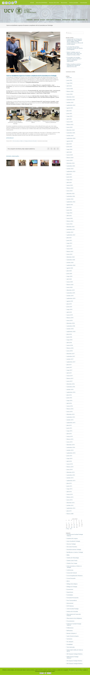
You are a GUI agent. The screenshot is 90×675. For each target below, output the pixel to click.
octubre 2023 (70, 168)
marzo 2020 (70, 281)
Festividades (70, 594)
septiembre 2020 (71, 265)
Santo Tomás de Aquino (73, 636)
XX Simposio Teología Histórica (74, 660)
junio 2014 (69, 455)
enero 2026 (69, 94)
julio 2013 (69, 483)
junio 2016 (69, 397)
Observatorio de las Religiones (74, 618)
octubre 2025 (70, 102)
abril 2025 (69, 119)
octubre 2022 (70, 199)
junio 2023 (69, 177)
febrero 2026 (70, 91)
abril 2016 (69, 403)
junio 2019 (69, 306)
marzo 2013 (70, 494)
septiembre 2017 (71, 361)
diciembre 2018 (71, 323)
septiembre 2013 (71, 480)
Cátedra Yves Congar (72, 563)
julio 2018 (69, 334)
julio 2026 (69, 77)
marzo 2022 (70, 218)
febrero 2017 (70, 378)
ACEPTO (42, 673)
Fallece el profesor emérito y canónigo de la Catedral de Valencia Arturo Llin (74, 65)
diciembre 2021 (71, 226)
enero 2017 (69, 381)
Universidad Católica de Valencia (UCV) (75, 650)
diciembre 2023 (71, 163)
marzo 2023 (70, 185)
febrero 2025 (70, 124)
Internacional (70, 603)
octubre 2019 (70, 295)
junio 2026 (69, 80)
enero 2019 (69, 320)
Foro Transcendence (72, 600)
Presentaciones (70, 621)
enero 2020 (69, 287)
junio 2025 (69, 113)
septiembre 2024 (71, 138)
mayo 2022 (69, 212)
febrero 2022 (70, 221)
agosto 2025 (70, 108)
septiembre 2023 (71, 171)
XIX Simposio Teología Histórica (74, 653)
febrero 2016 (70, 408)
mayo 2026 (69, 83)
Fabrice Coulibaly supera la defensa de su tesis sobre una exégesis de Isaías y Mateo (74, 53)
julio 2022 (69, 207)
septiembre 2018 (71, 331)
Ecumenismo (70, 589)
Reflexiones (70, 630)
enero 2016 (69, 411)
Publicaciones (70, 627)
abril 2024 (69, 152)
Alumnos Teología (71, 544)
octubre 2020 (70, 262)
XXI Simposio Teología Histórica (74, 663)
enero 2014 (69, 469)
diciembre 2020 (71, 257)
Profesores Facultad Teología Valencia (74, 624)
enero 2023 (69, 190)
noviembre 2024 (71, 132)
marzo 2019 (70, 315)
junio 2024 (69, 146)
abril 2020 (69, 279)
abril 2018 (69, 342)
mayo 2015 (69, 430)
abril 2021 (69, 246)
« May (67, 528)
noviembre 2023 (71, 166)
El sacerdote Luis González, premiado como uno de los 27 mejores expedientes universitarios (74, 59)
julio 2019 (69, 304)
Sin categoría (70, 641)
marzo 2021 (70, 248)
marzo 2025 (70, 121)
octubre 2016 (70, 389)
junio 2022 (69, 210)
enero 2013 (69, 499)
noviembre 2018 (71, 326)
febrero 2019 (70, 317)
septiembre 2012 (71, 508)
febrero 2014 (70, 466)
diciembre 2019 (71, 290)
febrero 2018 (70, 348)
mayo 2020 (69, 276)
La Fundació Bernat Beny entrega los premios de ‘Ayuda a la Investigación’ (75, 48)
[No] (88, 671)
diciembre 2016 (71, 384)
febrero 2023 (70, 188)
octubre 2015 (70, 419)
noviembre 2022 (71, 196)
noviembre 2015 (71, 417)
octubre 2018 (70, 328)
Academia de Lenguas (72, 538)
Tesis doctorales (71, 647)
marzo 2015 (70, 436)
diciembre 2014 (71, 444)
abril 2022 (69, 215)
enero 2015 (69, 442)
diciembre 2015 (71, 414)
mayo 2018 (69, 339)
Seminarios (69, 638)
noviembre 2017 (71, 356)
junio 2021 (69, 240)
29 (74, 527)
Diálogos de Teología (72, 586)
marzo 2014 (70, 464)
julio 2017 (69, 364)
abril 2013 (69, 491)
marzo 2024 (70, 154)
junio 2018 (69, 337)
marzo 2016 (70, 406)
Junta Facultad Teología (72, 608)
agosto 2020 (70, 268)
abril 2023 (69, 182)
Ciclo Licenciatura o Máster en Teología (20, 140)
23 (76, 526)
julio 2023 (69, 174)
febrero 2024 (70, 157)
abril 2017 (69, 373)
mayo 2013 (69, 488)
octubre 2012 (70, 505)
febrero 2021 (70, 251)
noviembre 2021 (71, 229)
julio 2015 (69, 425)
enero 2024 (69, 160)
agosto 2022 (70, 204)
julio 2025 (69, 110)
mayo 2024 (69, 149)
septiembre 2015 (71, 422)
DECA (68, 581)
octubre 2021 (70, 232)
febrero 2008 (70, 513)
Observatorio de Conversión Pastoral (74, 615)
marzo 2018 (70, 345)
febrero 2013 (70, 497)
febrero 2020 (70, 284)
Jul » (71, 528)
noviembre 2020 (71, 259)
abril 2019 (69, 312)
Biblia (68, 555)
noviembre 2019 (71, 292)
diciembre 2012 (71, 502)
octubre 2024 (70, 135)
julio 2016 (69, 395)
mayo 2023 (69, 179)
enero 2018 (69, 350)
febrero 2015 (70, 439)
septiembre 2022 (71, 201)
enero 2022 (69, 223)
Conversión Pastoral (72, 572)
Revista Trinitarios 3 (72, 633)
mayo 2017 (69, 370)
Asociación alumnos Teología (74, 549)
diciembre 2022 (71, 193)
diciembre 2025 (71, 97)
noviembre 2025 (71, 99)
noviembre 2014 (71, 447)
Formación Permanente (72, 597)
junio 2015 (69, 428)
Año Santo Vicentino (72, 546)
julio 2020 (69, 270)
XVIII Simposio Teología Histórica (72, 657)
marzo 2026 (70, 88)
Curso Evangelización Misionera (74, 575)
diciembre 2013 (71, 472)
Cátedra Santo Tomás (72, 560)
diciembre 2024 (71, 130)
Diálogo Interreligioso (72, 583)
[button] (87, 20)
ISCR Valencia (70, 605)
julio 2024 (69, 143)
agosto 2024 (70, 141)
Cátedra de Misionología (73, 557)
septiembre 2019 (71, 298)
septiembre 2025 (71, 105)
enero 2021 (69, 254)
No (45, 673)
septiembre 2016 (71, 392)
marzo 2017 (70, 375)
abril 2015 (69, 433)
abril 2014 (69, 461)
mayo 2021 (69, 243)
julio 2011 (69, 511)
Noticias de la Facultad (32, 140)
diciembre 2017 (71, 353)
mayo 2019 (69, 309)
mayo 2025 (69, 116)
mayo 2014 (69, 458)
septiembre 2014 (71, 453)
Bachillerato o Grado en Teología (75, 552)
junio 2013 (69, 486)
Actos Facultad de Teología (73, 541)
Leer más (49, 673)
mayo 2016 (69, 400)
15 (74, 524)
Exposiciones (70, 592)
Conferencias (70, 570)
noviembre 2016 (71, 386)
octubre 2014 (70, 450)
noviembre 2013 (71, 475)
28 (71, 527)
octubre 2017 (70, 359)
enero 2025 (69, 127)
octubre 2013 (70, 477)
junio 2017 (69, 367)
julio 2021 (69, 237)
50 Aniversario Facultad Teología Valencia (75, 535)
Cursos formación (71, 578)
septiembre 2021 (71, 235)
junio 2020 (69, 273)
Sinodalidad (69, 644)
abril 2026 (69, 85)
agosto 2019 (70, 301)
